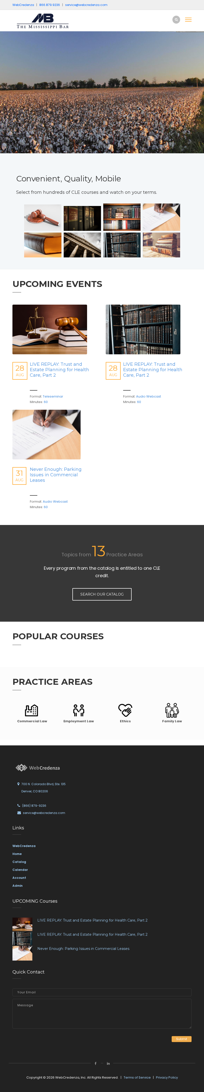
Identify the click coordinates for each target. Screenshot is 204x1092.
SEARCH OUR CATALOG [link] (102, 594)
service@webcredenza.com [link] (86, 5)
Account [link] (19, 878)
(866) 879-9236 (34, 806)
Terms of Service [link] (137, 1077)
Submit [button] (181, 1039)
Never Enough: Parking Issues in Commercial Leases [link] (56, 475)
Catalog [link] (19, 862)
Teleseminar (52, 396)
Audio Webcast (148, 396)
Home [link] (17, 854)
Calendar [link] (20, 870)
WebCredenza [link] (24, 846)
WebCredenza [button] (23, 5)
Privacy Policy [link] (167, 1077)
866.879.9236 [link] (49, 5)
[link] (46, 20)
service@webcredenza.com (44, 813)
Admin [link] (17, 886)
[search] (176, 19)
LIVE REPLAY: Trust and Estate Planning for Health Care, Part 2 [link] (59, 370)
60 (45, 402)
